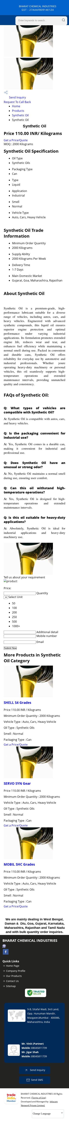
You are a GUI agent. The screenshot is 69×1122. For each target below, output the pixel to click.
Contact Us (12, 981)
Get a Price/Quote (16, 140)
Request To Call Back (17, 102)
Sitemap (11, 986)
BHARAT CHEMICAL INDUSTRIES (37, 8)
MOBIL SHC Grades (19, 864)
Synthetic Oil (20, 115)
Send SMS (37, 1079)
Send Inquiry (17, 97)
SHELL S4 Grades (17, 702)
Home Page (12, 965)
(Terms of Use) (38, 1097)
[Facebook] (5, 953)
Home (16, 106)
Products (18, 111)
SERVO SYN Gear (17, 783)
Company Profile (15, 970)
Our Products (14, 976)
